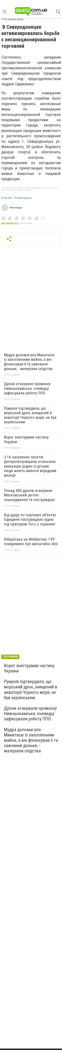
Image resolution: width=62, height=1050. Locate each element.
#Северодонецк (23, 197)
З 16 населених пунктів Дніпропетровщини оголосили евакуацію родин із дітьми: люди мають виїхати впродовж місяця (30, 466)
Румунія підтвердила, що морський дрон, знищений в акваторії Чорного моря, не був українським (30, 415)
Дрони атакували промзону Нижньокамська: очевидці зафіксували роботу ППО (27, 388)
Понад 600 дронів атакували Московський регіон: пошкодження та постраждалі (29, 495)
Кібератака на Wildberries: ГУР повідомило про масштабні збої (31, 541)
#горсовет (7, 197)
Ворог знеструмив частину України (26, 439)
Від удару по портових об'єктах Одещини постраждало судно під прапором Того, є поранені (30, 519)
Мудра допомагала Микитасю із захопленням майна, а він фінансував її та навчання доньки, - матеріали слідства (29, 362)
